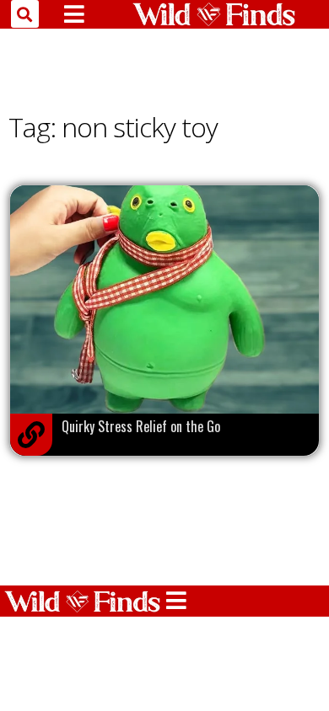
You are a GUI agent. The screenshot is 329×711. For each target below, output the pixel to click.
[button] (25, 14)
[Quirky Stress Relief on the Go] (31, 435)
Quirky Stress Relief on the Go (141, 426)
